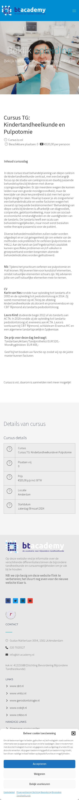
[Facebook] (8, 600)
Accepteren (39, 764)
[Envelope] (30, 600)
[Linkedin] (22, 600)
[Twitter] (15, 600)
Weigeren (39, 774)
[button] (73, 733)
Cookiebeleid (9, 792)
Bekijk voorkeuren (39, 784)
